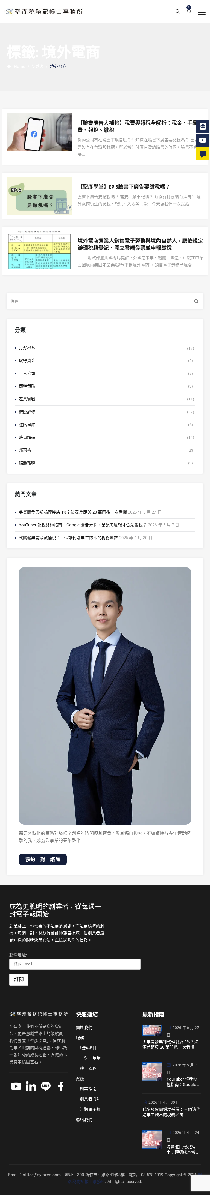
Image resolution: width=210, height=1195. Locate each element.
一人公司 (27, 373)
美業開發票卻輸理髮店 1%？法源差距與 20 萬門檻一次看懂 (73, 512)
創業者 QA (89, 1099)
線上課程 (88, 1068)
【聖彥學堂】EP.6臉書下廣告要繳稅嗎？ (124, 187)
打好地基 (27, 347)
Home (18, 66)
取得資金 (27, 360)
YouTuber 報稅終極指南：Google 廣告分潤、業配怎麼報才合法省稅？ (83, 525)
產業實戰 (27, 399)
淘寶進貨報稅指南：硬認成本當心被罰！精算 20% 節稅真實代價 (183, 1149)
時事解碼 (27, 437)
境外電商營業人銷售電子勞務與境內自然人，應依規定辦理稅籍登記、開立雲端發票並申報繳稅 (140, 245)
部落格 (25, 450)
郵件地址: (18, 955)
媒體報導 (27, 463)
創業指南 (88, 1088)
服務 (80, 1038)
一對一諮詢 (90, 1058)
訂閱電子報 (90, 1109)
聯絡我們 (84, 1119)
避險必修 (27, 411)
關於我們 (84, 1027)
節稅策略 (27, 386)
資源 (80, 1078)
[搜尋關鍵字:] (105, 301)
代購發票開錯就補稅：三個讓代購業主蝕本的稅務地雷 (68, 537)
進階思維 (27, 424)
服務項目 (88, 1047)
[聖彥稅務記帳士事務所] (43, 11)
